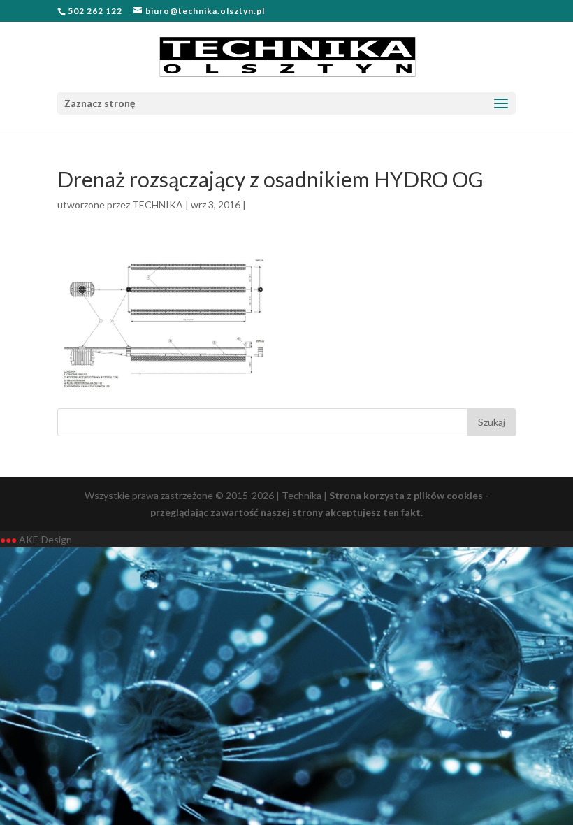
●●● (8, 539)
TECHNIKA (157, 204)
